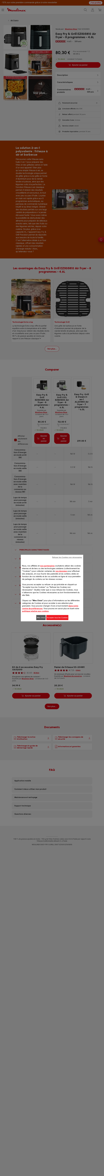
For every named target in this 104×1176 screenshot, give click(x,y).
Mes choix (41, 618)
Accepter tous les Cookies (57, 618)
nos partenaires (47, 566)
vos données (61, 571)
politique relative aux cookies (35, 611)
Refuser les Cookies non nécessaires (67, 557)
